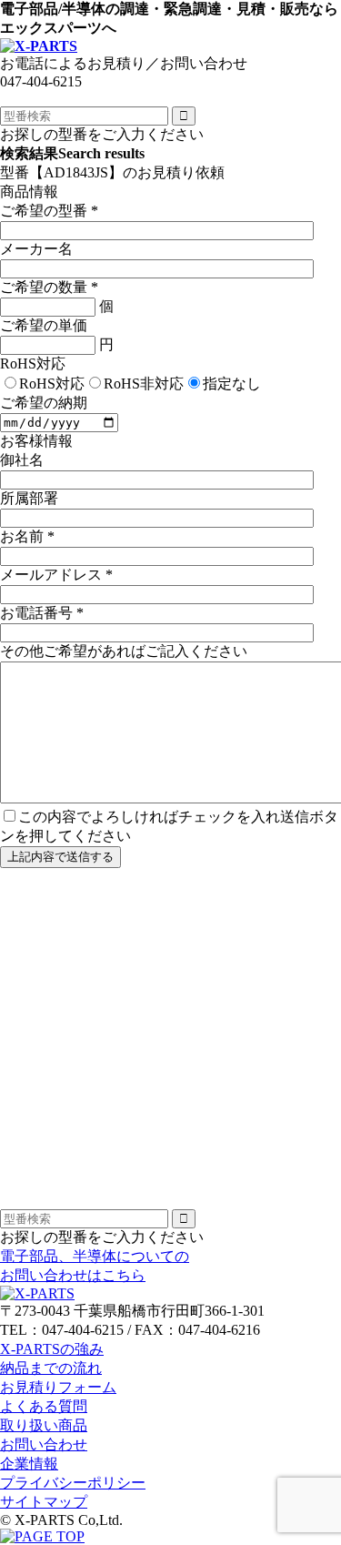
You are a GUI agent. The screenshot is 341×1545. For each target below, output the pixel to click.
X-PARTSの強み (52, 1349)
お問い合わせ (43, 1444)
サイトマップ (43, 1502)
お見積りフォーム (58, 1387)
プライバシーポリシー (72, 1482)
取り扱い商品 (43, 1425)
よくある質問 (43, 1406)
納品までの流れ (51, 1368)
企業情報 (29, 1463)
